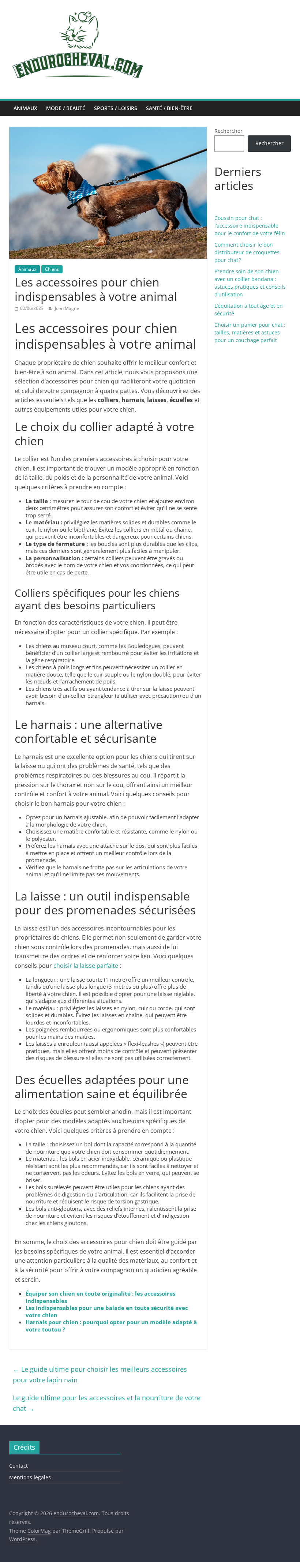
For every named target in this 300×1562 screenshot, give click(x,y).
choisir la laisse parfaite (85, 966)
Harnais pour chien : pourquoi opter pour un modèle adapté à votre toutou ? (111, 1325)
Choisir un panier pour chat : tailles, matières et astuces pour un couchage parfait (249, 332)
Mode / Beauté (65, 108)
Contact (18, 1465)
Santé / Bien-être (169, 108)
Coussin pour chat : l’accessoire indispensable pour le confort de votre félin (249, 225)
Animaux (25, 108)
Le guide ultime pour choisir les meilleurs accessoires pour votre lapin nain (100, 1374)
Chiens (52, 269)
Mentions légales (30, 1477)
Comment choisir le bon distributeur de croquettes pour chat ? (247, 252)
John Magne (67, 308)
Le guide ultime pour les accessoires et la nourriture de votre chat (106, 1403)
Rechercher (228, 130)
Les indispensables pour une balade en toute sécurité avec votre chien (107, 1311)
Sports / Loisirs (115, 108)
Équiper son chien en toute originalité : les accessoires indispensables (100, 1297)
